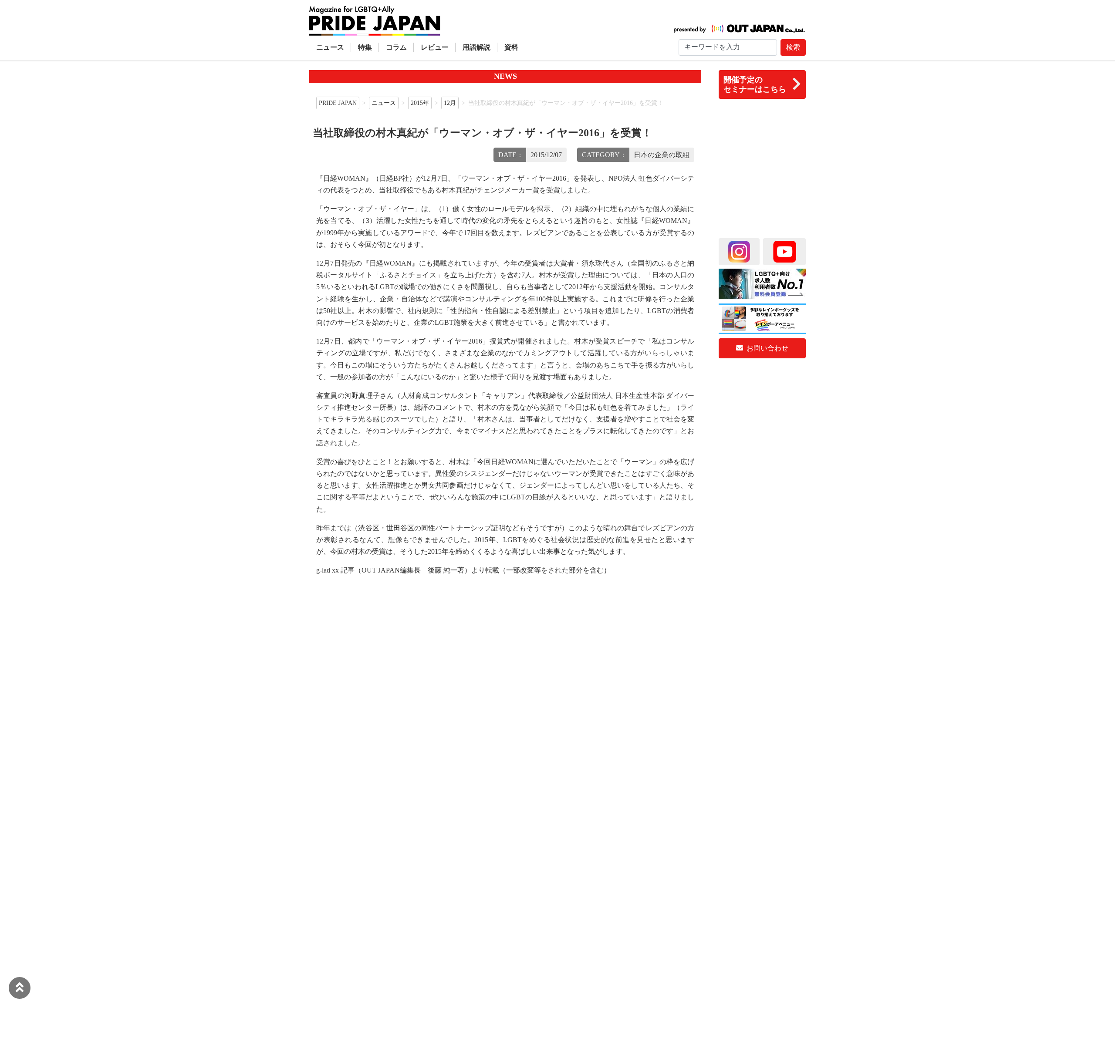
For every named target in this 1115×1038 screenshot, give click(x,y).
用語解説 (476, 47)
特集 (365, 47)
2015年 (420, 102)
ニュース (330, 47)
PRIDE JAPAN (338, 102)
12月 (450, 102)
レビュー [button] (435, 47)
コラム (396, 47)
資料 (511, 47)
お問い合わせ (766, 348)
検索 (793, 47)
